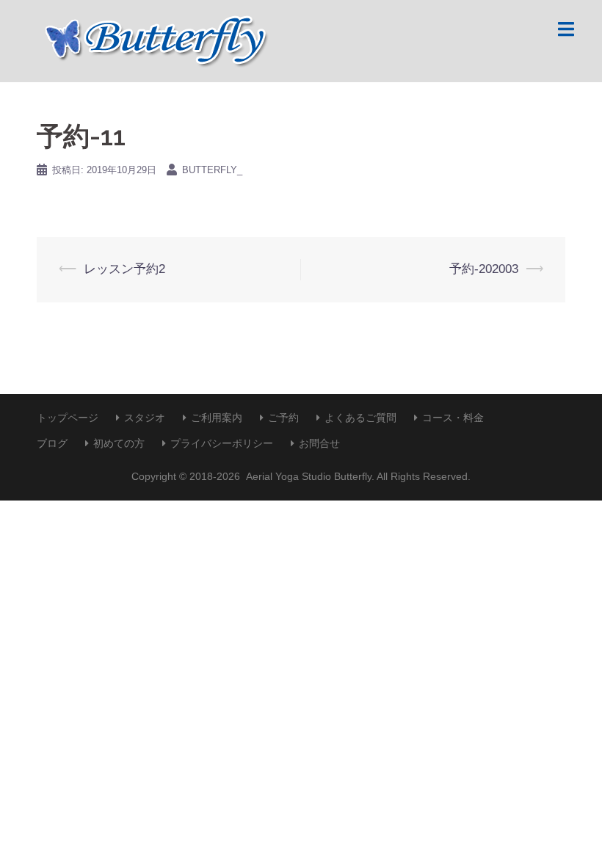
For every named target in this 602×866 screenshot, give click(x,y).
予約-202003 (483, 269)
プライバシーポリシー (221, 443)
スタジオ (144, 417)
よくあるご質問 (360, 417)
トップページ (67, 417)
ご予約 (283, 417)
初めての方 (119, 443)
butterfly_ (212, 169)
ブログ (52, 443)
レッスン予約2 (124, 269)
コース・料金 (453, 417)
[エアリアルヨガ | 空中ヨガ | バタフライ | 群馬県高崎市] (153, 40)
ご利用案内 (216, 417)
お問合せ (319, 443)
